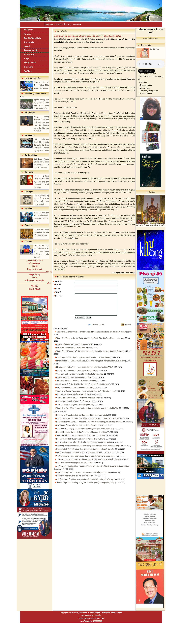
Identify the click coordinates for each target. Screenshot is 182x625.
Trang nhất (28, 30)
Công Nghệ (28, 67)
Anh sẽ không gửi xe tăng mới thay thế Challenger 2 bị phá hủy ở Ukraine (84, 453)
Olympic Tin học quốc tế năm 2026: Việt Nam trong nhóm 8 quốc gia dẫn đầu (41, 251)
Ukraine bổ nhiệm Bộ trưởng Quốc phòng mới (74, 344)
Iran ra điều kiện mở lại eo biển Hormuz (71, 348)
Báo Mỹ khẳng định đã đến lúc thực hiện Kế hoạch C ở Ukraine (80, 439)
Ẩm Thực (28, 71)
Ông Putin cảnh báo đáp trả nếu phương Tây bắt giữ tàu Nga (79, 374)
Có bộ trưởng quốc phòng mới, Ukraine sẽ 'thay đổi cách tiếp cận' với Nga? (85, 479)
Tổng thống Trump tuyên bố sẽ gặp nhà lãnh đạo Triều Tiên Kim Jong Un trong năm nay (90, 338)
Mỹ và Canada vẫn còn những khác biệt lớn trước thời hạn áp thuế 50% (84, 367)
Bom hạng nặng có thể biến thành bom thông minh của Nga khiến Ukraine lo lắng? (88, 446)
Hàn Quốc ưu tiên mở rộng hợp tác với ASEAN (74, 463)
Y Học (26, 59)
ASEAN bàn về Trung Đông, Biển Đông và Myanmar (41, 85)
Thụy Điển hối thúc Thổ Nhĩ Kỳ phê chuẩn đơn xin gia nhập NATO (81, 436)
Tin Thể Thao (29, 55)
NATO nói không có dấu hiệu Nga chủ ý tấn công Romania (78, 425)
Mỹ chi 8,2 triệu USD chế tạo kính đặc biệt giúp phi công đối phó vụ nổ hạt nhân (41, 181)
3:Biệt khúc (143, 82)
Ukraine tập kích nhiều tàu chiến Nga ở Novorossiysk (76, 371)
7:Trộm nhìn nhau (145, 94)
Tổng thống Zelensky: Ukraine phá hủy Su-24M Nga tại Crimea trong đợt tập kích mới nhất (91, 332)
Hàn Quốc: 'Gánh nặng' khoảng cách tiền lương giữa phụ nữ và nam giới (84, 429)
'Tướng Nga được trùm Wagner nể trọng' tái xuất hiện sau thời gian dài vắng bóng (87, 459)
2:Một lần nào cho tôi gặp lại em (151, 78)
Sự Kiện (151, 192)
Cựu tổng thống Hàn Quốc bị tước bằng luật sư (74, 405)
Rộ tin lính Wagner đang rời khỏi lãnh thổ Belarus (75, 476)
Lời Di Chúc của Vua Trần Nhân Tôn (150, 225)
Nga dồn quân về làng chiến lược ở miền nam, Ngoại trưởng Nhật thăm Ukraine (87, 418)
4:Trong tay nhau (145, 85)
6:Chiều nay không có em (148, 91)
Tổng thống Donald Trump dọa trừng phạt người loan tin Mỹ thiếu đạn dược (85, 391)
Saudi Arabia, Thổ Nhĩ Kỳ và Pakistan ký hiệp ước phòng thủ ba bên (82, 384)
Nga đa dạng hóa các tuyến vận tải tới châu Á (73, 394)
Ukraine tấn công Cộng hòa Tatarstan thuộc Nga (75, 377)
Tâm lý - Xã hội (30, 63)
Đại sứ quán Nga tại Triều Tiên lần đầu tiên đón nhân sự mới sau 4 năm (84, 442)
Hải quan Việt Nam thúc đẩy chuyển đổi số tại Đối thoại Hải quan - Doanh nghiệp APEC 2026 (41, 145)
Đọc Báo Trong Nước (32, 38)
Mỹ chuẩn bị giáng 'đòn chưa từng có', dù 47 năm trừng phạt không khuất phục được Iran (90, 361)
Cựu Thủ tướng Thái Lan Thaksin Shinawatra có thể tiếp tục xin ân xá (83, 472)
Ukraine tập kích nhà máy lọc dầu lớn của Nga (74, 401)
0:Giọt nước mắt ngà (146, 71)
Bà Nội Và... (154, 49)
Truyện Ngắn (29, 42)
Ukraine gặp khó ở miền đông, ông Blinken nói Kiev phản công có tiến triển (85, 449)
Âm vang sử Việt (31, 50)
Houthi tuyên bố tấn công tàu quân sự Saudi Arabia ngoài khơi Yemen (83, 357)
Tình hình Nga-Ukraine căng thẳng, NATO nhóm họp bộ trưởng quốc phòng (85, 483)
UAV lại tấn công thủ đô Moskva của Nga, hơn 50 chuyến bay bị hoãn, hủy (84, 456)
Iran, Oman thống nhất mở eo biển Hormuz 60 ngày (76, 388)
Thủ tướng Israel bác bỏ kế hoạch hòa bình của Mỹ (76, 381)
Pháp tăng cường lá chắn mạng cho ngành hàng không (67, 24)
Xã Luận (27, 34)
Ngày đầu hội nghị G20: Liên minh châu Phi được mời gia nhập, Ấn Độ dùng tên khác (89, 422)
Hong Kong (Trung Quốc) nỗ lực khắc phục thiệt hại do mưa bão (81, 415)
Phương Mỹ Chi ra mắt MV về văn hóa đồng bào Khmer (41, 232)
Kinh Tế (27, 46)
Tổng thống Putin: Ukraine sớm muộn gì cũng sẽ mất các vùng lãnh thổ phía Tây (87, 408)
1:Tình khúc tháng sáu (147, 74)
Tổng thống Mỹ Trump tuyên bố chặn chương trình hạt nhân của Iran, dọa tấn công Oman (90, 351)
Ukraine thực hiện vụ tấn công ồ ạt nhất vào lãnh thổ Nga (78, 398)
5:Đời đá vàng (144, 88)
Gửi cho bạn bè (98, 325)
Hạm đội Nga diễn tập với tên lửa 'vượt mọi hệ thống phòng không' (82, 432)
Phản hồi (128, 325)
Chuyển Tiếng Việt (150, 38)
